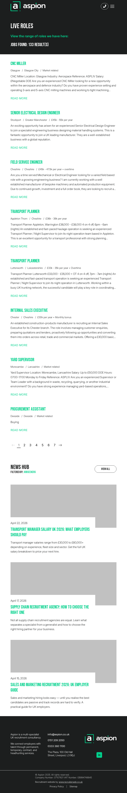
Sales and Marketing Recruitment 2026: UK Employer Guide (50, 687)
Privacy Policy (57, 786)
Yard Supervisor (22, 360)
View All (105, 469)
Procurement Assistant (28, 409)
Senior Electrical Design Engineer (35, 113)
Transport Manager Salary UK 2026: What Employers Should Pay (50, 532)
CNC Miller (18, 63)
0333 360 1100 (56, 746)
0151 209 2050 (56, 740)
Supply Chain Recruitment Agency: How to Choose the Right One (50, 610)
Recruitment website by (59, 782)
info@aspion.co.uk (58, 734)
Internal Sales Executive (29, 310)
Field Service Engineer (26, 162)
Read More (19, 98)
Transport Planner (25, 211)
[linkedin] (99, 755)
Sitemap (73, 786)
